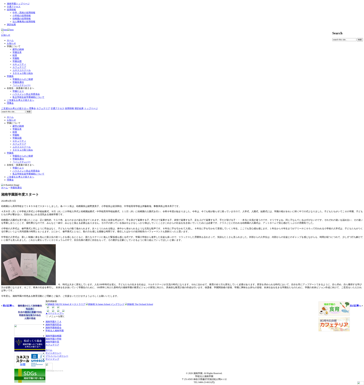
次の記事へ (355, 305)
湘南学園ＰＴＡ (53, 321)
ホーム (10, 40)
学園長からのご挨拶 (23, 79)
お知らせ (5, 35)
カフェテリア (19, 67)
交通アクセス (13, 6)
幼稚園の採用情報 (22, 18)
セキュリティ (19, 64)
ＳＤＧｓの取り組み (23, 73)
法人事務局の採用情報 (24, 21)
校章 (15, 55)
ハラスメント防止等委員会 (26, 94)
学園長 (10, 76)
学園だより (18, 91)
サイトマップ (52, 359)
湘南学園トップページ (18, 3)
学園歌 (16, 58)
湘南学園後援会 (53, 327)
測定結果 (11, 24)
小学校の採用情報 (22, 15)
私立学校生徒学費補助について (28, 97)
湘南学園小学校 (53, 339)
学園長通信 (18, 82)
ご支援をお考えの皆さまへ (20, 100)
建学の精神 (18, 49)
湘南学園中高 (52, 342)
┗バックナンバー (22, 85)
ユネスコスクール (22, 70)
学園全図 (17, 61)
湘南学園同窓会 (53, 324)
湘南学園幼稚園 (53, 336)
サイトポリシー (53, 353)
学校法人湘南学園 (55, 330)
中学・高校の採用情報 (24, 12)
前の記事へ (8, 305)
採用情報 (11, 9)
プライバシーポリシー (57, 356)
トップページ (91, 108)
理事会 (10, 103)
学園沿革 (17, 52)
